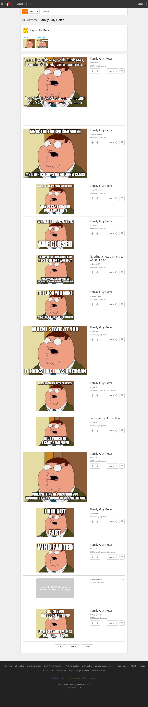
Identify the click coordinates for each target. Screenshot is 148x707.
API (52, 670)
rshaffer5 (94, 422)
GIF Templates (72, 666)
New (32, 11)
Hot (25, 11)
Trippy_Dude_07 (97, 615)
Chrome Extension (90, 678)
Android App (75, 678)
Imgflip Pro (7, 666)
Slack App (61, 670)
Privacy (142, 666)
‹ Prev (74, 646)
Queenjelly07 (96, 264)
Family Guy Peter (101, 58)
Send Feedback (98, 670)
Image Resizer (122, 666)
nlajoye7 (94, 387)
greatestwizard (96, 296)
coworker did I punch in (105, 418)
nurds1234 (95, 331)
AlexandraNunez (97, 134)
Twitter (64, 678)
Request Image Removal (79, 670)
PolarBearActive (97, 579)
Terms (45, 670)
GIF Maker (19, 666)
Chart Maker (87, 666)
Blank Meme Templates (53, 666)
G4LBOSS (95, 225)
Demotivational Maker (104, 666)
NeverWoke (95, 62)
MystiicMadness (97, 190)
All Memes (29, 20)
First (61, 646)
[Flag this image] (122, 70)
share (111, 71)
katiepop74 (95, 513)
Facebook (54, 678)
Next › (87, 646)
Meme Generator (34, 666)
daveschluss (96, 458)
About (133, 666)
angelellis (95, 549)
